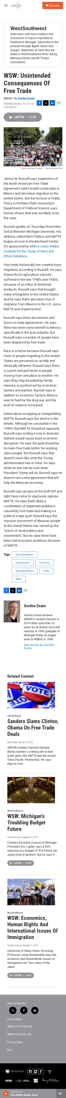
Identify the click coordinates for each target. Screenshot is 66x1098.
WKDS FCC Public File (19, 1034)
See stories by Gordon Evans (39, 646)
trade (46, 570)
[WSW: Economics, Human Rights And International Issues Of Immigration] (31, 892)
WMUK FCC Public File (19, 1026)
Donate (54, 5)
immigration (23, 562)
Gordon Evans (26, 98)
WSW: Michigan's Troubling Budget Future (26, 822)
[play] (5, 1093)
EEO (9, 1050)
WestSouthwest (28, 28)
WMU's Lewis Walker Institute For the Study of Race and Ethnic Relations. (32, 251)
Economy (44, 562)
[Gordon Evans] (12, 611)
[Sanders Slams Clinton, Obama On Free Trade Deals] (31, 695)
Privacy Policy (15, 1042)
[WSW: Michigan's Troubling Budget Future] (31, 790)
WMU (19, 578)
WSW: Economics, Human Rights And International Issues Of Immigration (32, 927)
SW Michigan (14, 715)
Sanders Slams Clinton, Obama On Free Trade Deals (33, 727)
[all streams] (61, 1093)
